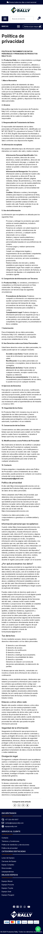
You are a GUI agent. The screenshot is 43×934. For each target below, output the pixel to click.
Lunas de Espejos (8, 858)
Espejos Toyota (7, 888)
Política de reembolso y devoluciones (15, 845)
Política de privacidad (9, 848)
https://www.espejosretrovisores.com (23, 486)
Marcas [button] (5, 26)
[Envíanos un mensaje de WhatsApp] (38, 929)
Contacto (5, 838)
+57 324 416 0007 (11, 819)
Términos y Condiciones (10, 841)
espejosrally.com (11, 826)
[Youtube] (28, 906)
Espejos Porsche (8, 885)
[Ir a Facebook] (14, 906)
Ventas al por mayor (31, 26)
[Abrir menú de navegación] (5, 18)
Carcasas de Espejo (9, 861)
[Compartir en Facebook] (14, 805)
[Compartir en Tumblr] (27, 805)
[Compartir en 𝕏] (19, 805)
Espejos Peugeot (8, 895)
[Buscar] (31, 18)
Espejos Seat (6, 891)
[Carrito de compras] (38, 18)
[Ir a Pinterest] (18, 906)
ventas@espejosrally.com (14, 823)
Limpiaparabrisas (8, 872)
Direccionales (7, 868)
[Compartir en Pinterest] (23, 805)
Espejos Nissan (7, 881)
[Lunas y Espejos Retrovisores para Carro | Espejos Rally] (21, 10)
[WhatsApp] (24, 906)
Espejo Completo (8, 865)
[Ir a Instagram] (21, 906)
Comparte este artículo (21, 802)
